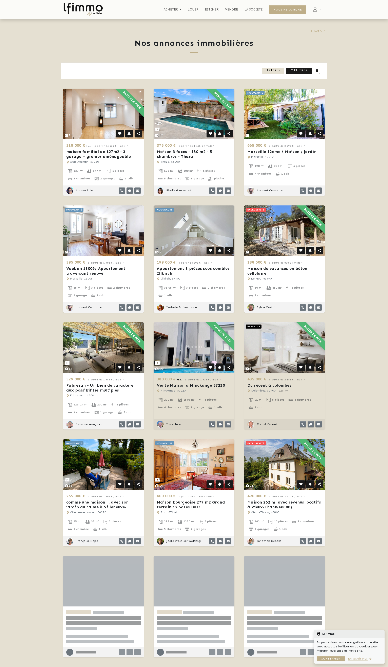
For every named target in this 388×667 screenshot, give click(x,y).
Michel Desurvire (178, 658)
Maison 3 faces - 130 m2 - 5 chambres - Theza (184, 154)
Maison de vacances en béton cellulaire (277, 271)
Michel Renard (266, 424)
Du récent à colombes (269, 385)
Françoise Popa (86, 541)
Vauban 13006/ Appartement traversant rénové (95, 271)
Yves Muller (174, 424)
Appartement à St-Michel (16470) (281, 619)
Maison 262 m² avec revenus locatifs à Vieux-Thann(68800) (284, 504)
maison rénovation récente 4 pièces (102, 619)
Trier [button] (272, 70)
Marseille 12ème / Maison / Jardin (281, 151)
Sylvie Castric (266, 307)
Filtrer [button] (300, 70)
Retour (319, 31)
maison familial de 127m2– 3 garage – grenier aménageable (98, 154)
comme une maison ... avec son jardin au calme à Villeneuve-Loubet (97, 507)
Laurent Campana (269, 190)
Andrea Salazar (86, 190)
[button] (317, 71)
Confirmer (331, 658)
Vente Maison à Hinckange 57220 (191, 385)
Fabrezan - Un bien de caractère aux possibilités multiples (99, 388)
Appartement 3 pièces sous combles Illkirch (193, 271)
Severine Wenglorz (88, 424)
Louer (193, 9)
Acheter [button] (171, 9)
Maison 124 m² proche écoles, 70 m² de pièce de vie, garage (193, 621)
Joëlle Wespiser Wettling (183, 541)
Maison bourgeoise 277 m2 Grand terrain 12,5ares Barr (191, 504)
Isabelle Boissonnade (181, 307)
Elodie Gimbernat (179, 190)
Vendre (231, 9)
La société (254, 9)
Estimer (212, 9)
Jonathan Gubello (269, 541)
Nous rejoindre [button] (287, 9)
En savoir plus (358, 658)
